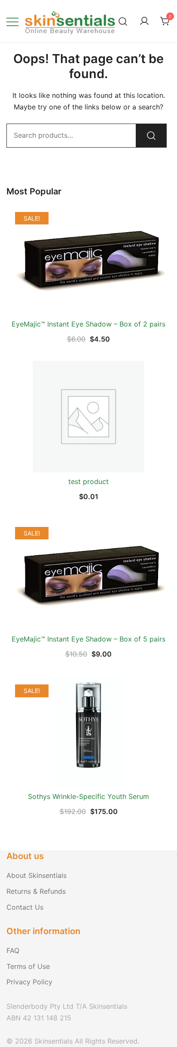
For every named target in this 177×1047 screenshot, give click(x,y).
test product (88, 481)
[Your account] (144, 21)
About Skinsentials (36, 875)
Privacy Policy (29, 981)
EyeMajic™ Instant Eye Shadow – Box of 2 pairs (88, 324)
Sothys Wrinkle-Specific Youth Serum (88, 796)
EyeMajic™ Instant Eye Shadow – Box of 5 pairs (88, 639)
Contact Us (24, 907)
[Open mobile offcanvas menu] (12, 21)
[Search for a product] (123, 21)
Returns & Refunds (36, 891)
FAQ (12, 950)
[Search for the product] (151, 136)
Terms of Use (28, 966)
